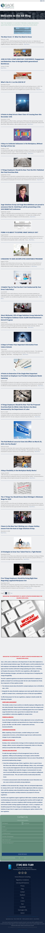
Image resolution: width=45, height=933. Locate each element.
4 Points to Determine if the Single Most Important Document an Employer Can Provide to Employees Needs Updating (21, 375)
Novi (22, 904)
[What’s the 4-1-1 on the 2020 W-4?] (22, 75)
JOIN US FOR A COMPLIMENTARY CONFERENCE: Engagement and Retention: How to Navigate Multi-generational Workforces (22, 61)
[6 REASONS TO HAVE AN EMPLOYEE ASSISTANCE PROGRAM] (22, 250)
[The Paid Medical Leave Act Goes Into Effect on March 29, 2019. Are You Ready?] (22, 430)
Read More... (27, 44)
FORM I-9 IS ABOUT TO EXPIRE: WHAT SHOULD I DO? (19, 232)
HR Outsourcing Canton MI (32, 927)
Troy (22, 898)
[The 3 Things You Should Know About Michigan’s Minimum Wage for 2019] (22, 488)
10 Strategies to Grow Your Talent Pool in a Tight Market (21, 552)
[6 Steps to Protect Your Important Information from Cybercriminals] (22, 336)
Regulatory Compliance (22, 880)
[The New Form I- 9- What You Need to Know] (22, 30)
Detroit (22, 913)
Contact (22, 892)
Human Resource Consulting (22, 877)
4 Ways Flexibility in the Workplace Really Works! (19, 470)
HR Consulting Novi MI (11, 927)
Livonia (23, 901)
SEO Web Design (21, 929)
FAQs (22, 889)
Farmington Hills (22, 910)
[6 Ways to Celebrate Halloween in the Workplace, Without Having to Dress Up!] (22, 134)
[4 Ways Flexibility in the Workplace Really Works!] (22, 461)
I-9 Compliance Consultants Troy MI (22, 927)
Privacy (22, 886)
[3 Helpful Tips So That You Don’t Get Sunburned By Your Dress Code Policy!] (22, 277)
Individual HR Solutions (22, 883)
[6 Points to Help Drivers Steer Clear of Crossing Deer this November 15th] (22, 102)
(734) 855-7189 (24, 864)
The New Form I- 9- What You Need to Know (16, 37)
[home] (7, 6)
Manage (25, 929)
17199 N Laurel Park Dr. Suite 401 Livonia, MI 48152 (30, 918)
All (11, 593)
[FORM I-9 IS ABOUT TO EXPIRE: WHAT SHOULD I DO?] (22, 225)
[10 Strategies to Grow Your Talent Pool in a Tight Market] (22, 543)
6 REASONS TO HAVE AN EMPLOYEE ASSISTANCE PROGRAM (22, 259)
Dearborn (22, 895)
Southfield (22, 907)
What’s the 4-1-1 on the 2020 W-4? (13, 82)
